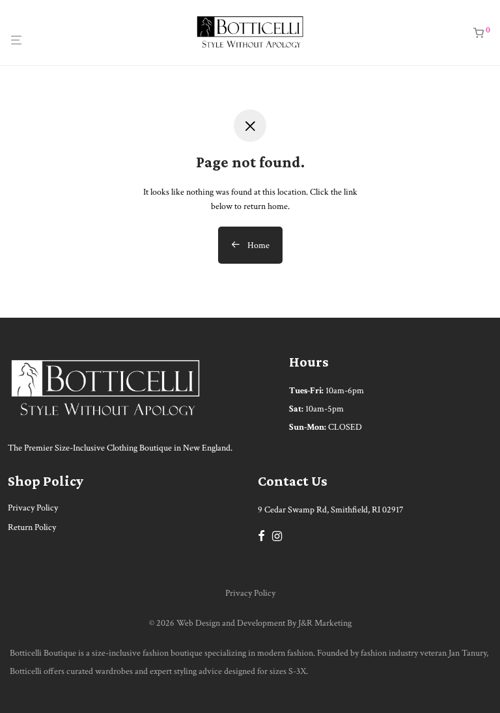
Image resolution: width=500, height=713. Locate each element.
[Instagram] (277, 535)
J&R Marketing (325, 623)
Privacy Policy (33, 508)
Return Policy (32, 527)
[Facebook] (261, 535)
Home (257, 245)
